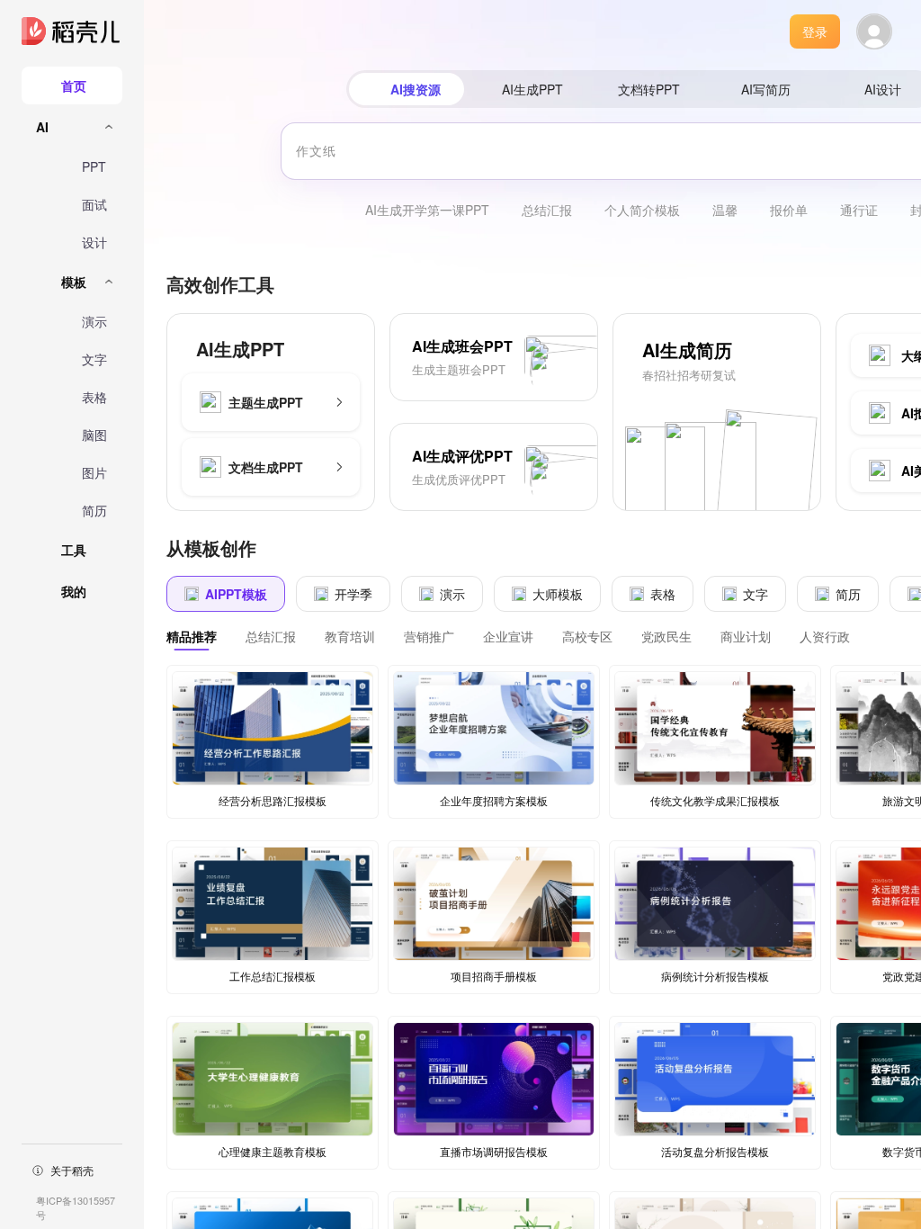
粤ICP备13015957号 (75, 1207)
